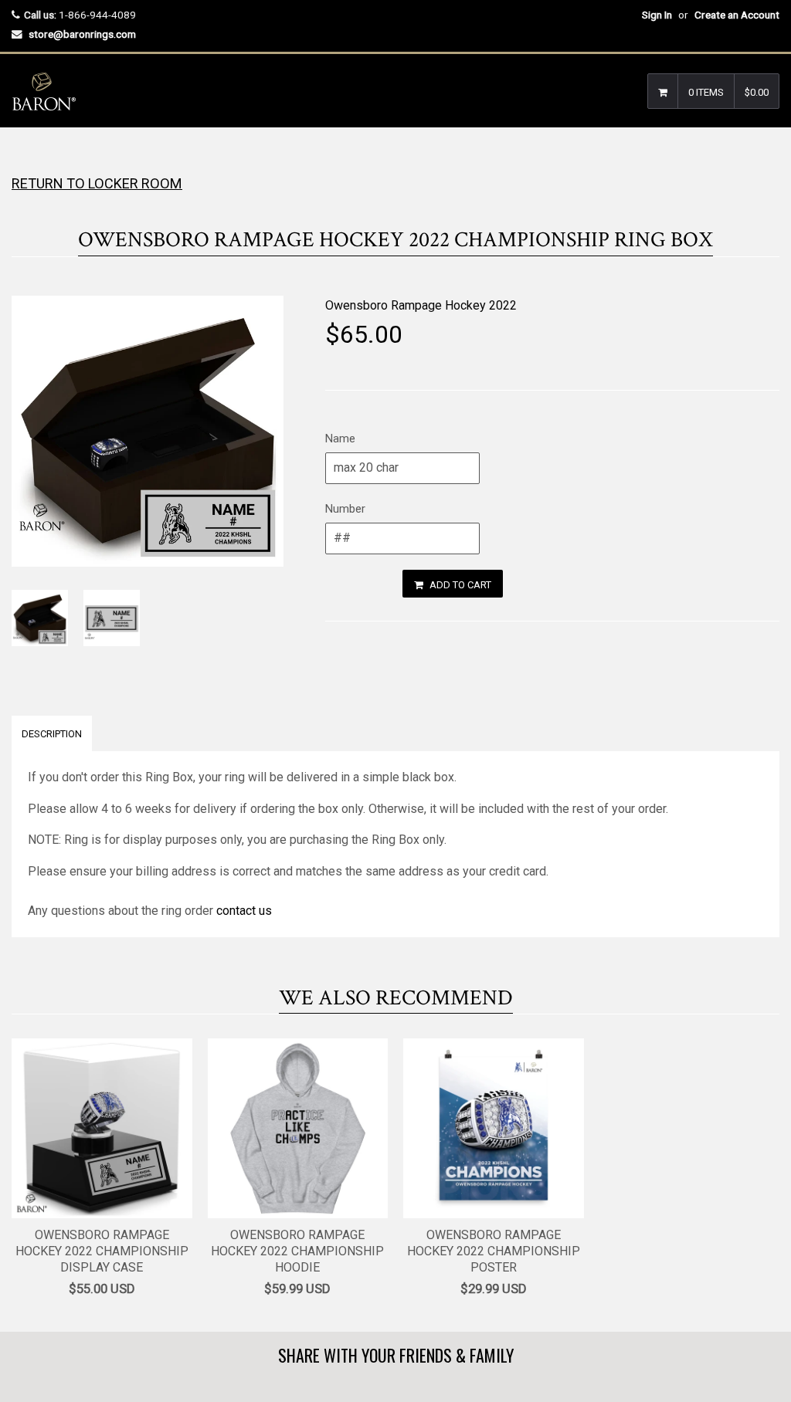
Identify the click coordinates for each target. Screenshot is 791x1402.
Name (340, 438)
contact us (244, 910)
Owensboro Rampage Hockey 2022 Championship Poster (493, 1251)
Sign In (657, 14)
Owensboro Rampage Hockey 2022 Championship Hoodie (297, 1251)
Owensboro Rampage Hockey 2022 (421, 305)
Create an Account (736, 14)
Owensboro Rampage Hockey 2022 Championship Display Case (101, 1251)
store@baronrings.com (82, 34)
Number (345, 509)
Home (25, 158)
